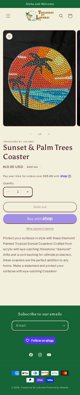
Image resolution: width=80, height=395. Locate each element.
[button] (8, 15)
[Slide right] (49, 133)
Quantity (8, 183)
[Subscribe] (63, 326)
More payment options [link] (40, 228)
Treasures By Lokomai (33, 387)
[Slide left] (30, 133)
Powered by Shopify (57, 387)
